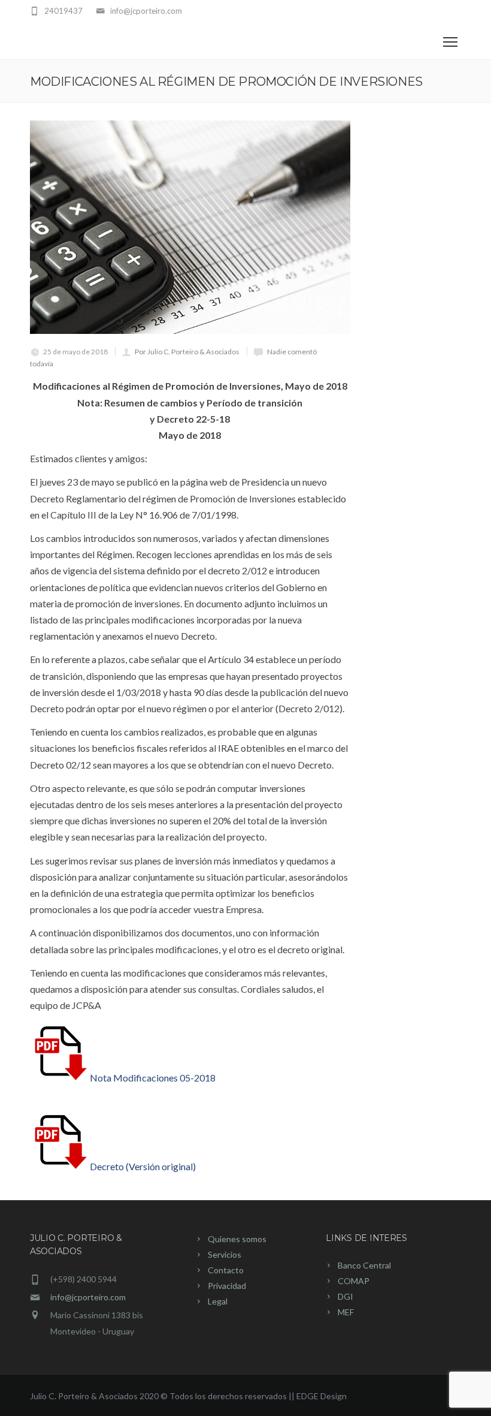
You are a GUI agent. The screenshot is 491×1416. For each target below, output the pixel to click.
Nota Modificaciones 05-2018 (153, 1077)
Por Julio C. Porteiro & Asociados (187, 351)
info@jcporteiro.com (88, 1297)
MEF (346, 1312)
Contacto (226, 1270)
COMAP (353, 1281)
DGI (345, 1296)
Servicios (224, 1254)
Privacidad (227, 1286)
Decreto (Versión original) (143, 1166)
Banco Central (364, 1265)
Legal (218, 1301)
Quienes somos (237, 1239)
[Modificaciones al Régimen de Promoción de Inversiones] (190, 227)
